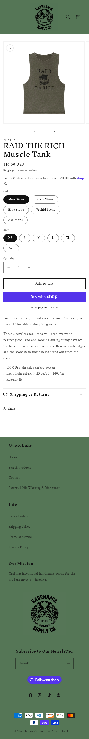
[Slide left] (35, 131)
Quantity (8, 258)
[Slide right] (54, 131)
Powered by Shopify (63, 731)
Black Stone (45, 199)
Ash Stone (15, 220)
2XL (11, 248)
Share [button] (12, 409)
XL (68, 238)
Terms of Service (20, 537)
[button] (9, 17)
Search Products (20, 468)
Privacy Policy (19, 547)
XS (10, 238)
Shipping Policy (19, 527)
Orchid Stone (45, 210)
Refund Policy (18, 516)
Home (13, 457)
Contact (14, 478)
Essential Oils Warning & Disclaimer (34, 488)
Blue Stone (16, 210)
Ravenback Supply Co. (37, 731)
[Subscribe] (68, 663)
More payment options (44, 307)
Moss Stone (16, 199)
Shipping (8, 170)
